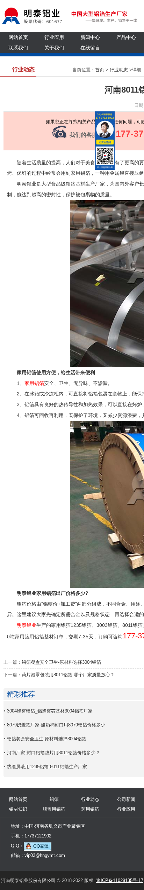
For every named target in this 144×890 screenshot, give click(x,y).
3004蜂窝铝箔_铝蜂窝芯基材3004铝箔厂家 (50, 711)
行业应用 (54, 37)
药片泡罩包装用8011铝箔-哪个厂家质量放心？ (68, 674)
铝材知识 (18, 809)
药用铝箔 (90, 809)
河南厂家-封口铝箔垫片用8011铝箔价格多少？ (53, 752)
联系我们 (18, 47)
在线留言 (90, 47)
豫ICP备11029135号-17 (119, 880)
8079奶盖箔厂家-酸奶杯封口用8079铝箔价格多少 (56, 724)
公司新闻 (126, 799)
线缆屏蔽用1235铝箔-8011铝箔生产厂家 (47, 766)
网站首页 (18, 37)
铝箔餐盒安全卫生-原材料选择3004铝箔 (61, 662)
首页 (99, 69)
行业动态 (119, 69)
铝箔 (54, 799)
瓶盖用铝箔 (54, 809)
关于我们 (54, 47)
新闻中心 (90, 37)
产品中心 (126, 37)
